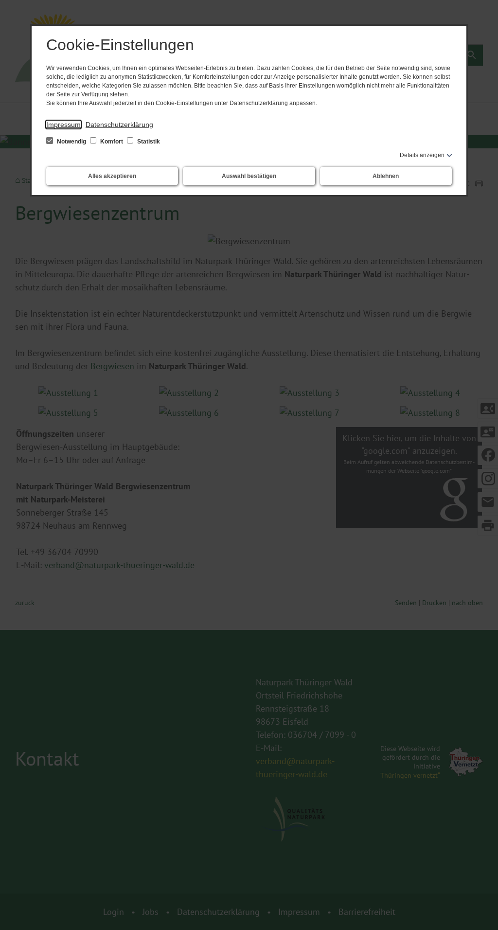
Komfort (111, 141)
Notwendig (71, 141)
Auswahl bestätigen (249, 176)
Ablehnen (386, 176)
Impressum (63, 124)
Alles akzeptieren (112, 176)
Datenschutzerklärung (119, 124)
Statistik (148, 141)
